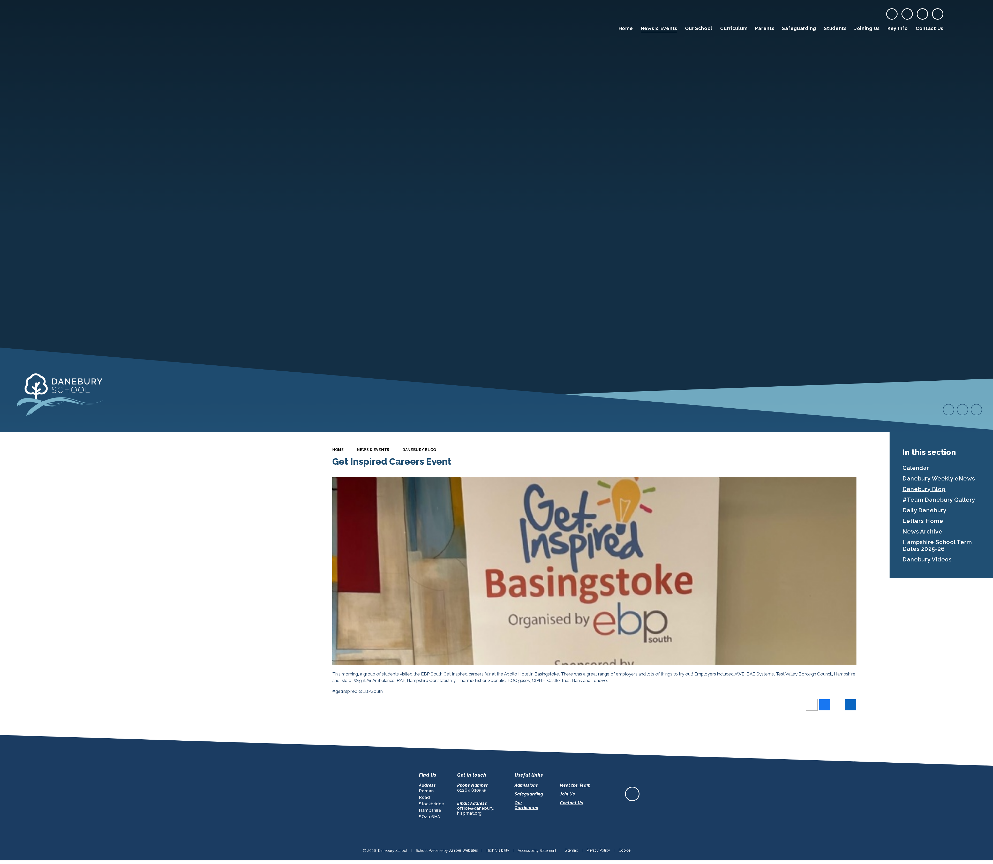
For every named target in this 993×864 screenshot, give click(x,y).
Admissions (526, 785)
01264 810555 (472, 790)
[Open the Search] (937, 14)
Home (338, 450)
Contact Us (571, 802)
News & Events (373, 450)
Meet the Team (575, 785)
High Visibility (497, 850)
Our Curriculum (526, 805)
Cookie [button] (624, 850)
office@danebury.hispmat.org (475, 811)
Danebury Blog (419, 450)
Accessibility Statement (537, 850)
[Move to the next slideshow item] (962, 409)
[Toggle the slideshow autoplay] (976, 409)
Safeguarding (529, 794)
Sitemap (571, 850)
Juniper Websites (463, 850)
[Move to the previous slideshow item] (948, 409)
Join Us (567, 794)
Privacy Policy (598, 850)
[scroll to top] (632, 794)
